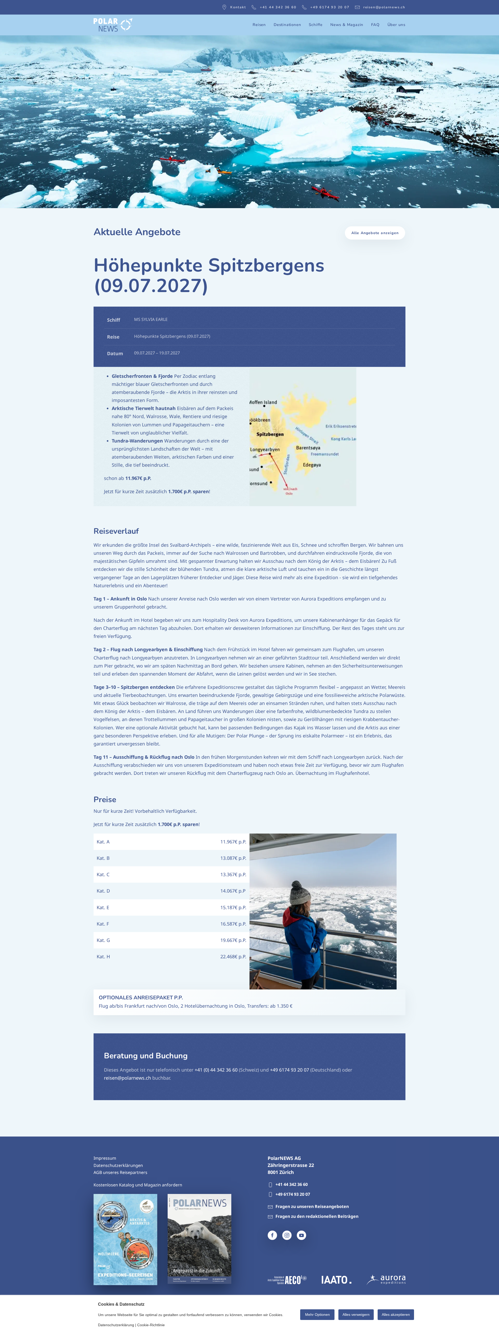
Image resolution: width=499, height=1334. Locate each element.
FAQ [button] (375, 24)
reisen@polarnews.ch (384, 7)
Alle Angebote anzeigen (375, 232)
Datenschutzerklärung (116, 1325)
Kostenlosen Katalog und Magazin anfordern (138, 1185)
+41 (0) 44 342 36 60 (216, 1070)
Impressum (105, 1158)
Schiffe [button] (316, 24)
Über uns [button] (396, 24)
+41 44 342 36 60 (278, 7)
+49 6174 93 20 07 (330, 7)
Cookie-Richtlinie (151, 1325)
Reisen (259, 24)
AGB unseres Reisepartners (120, 1172)
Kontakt (238, 7)
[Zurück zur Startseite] (113, 25)
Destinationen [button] (287, 24)
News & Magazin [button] (346, 24)
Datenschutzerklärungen (118, 1165)
